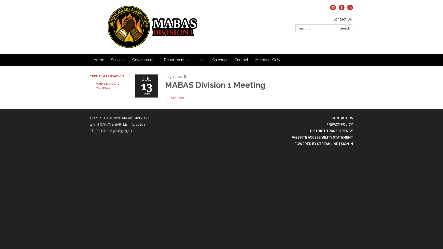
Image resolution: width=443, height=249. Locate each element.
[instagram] (333, 9)
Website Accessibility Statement (322, 137)
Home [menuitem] (98, 60)
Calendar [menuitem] (219, 60)
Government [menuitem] (143, 60)
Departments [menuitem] (175, 60)
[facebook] (341, 9)
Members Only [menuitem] (267, 60)
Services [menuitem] (118, 60)
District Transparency (331, 131)
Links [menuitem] (201, 60)
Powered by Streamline (316, 144)
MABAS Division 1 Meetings (107, 85)
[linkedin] (350, 9)
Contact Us (342, 19)
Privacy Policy (339, 124)
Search (345, 28)
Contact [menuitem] (241, 60)
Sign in (347, 144)
